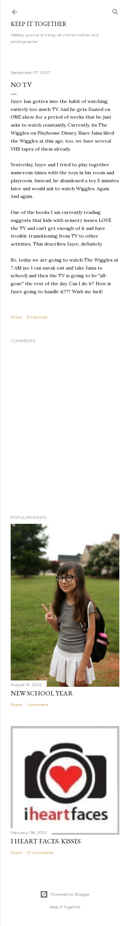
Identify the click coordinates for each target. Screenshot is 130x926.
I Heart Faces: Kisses (46, 841)
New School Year (42, 693)
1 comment (37, 704)
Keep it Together (39, 24)
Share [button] (16, 317)
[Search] (115, 10)
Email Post (37, 317)
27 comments (40, 852)
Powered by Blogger (70, 894)
